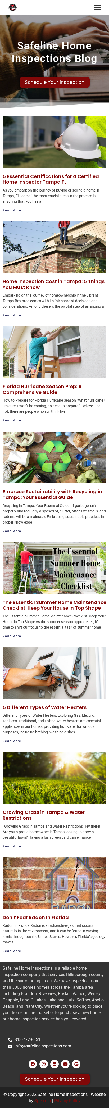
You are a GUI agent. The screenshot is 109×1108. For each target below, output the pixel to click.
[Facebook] (33, 1064)
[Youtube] (65, 1064)
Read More (12, 210)
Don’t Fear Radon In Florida (36, 917)
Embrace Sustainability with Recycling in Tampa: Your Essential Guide (52, 494)
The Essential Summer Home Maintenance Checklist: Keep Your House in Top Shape (54, 605)
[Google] (76, 1064)
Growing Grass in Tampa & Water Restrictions (44, 815)
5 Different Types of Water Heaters (45, 707)
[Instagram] (43, 1064)
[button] (97, 7)
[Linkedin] (54, 1064)
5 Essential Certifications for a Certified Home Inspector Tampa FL (51, 179)
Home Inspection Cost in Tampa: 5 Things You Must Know (54, 284)
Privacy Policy (67, 1100)
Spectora (42, 1100)
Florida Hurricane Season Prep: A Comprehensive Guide (42, 389)
